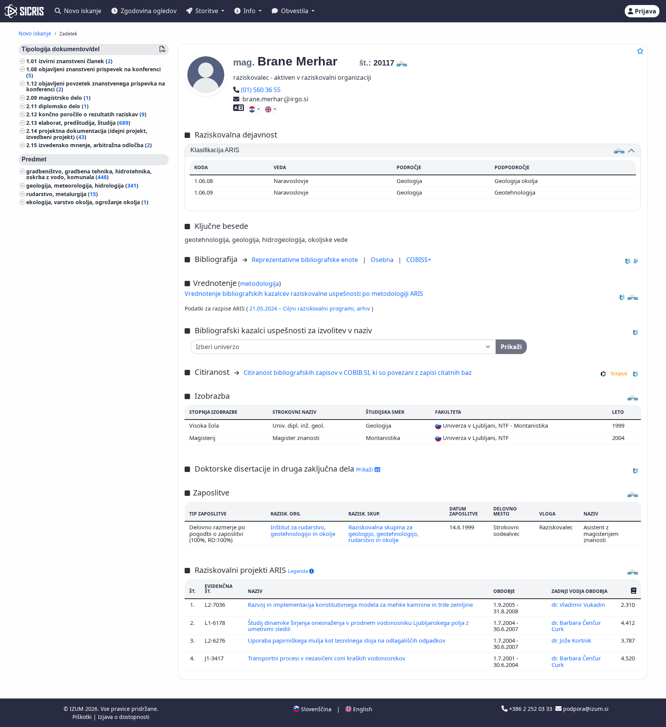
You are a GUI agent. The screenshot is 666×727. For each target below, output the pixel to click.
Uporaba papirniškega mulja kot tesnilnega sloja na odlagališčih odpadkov (347, 640)
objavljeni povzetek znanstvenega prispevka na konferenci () (95, 86)
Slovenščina (315, 709)
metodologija (259, 283)
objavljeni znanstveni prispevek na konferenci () (93, 72)
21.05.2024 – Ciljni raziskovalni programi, (303, 308)
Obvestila (294, 11)
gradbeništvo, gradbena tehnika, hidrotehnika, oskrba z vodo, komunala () (88, 174)
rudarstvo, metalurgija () (62, 194)
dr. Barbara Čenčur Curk (576, 626)
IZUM (77, 708)
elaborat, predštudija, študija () (84, 122)
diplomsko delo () (64, 106)
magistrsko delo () (65, 97)
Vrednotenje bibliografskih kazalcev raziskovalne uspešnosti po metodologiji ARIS (304, 293)
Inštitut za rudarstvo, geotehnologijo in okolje (303, 530)
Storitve (207, 11)
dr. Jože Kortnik (572, 640)
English (362, 709)
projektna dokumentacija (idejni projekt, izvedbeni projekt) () (86, 134)
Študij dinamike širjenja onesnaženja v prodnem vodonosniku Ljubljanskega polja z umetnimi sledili (358, 626)
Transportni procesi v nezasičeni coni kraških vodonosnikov (327, 658)
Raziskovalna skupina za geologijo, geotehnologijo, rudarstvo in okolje (383, 533)
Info (249, 11)
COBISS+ (418, 259)
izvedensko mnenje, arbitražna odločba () (95, 145)
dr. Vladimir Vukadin (579, 604)
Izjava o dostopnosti (124, 716)
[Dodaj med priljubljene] (640, 50)
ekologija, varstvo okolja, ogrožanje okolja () (87, 202)
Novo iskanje (81, 11)
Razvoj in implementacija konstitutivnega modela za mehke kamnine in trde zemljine (361, 604)
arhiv (364, 308)
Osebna (383, 259)
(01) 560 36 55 (260, 90)
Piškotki (82, 716)
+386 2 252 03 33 (531, 708)
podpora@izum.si (585, 708)
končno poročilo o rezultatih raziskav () (92, 114)
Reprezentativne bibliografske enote (306, 259)
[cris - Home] (24, 11)
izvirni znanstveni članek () (76, 61)
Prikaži (365, 469)
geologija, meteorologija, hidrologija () (82, 185)
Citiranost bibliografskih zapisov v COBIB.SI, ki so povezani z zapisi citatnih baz (358, 372)
